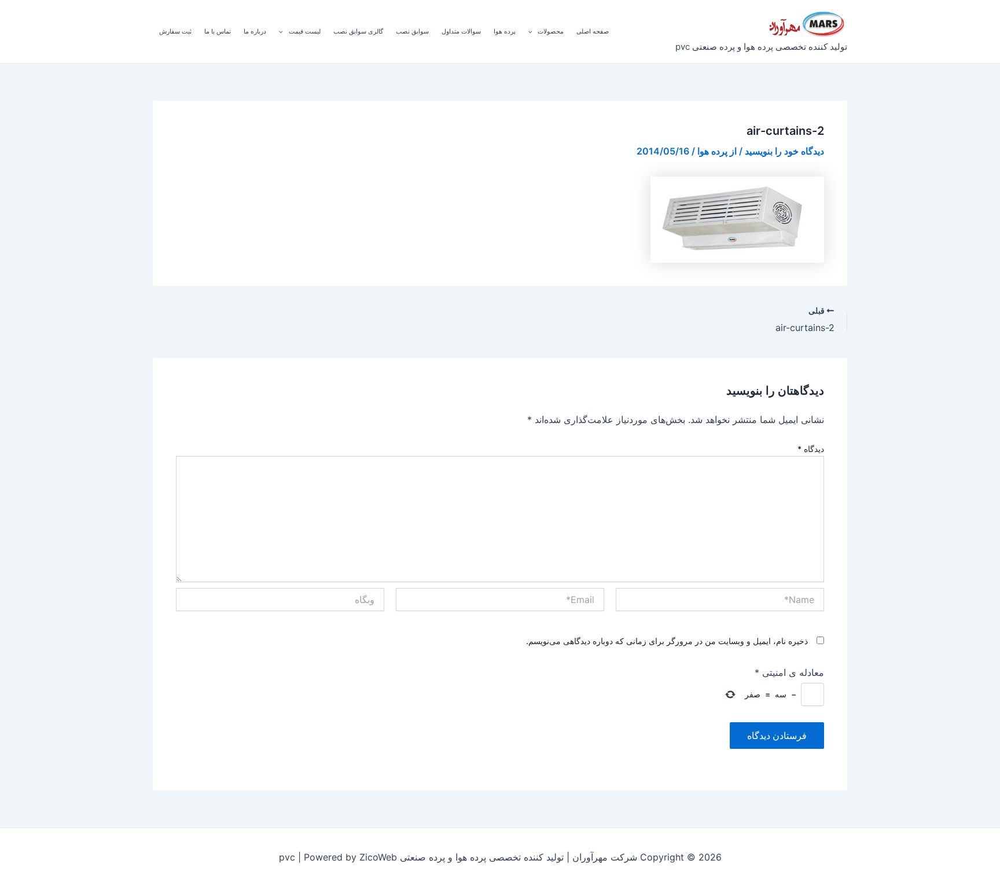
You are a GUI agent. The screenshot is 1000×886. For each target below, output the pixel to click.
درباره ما (255, 31)
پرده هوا (505, 31)
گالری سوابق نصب (358, 31)
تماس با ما (217, 31)
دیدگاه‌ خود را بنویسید (784, 151)
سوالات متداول (461, 31)
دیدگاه (810, 449)
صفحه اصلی (592, 31)
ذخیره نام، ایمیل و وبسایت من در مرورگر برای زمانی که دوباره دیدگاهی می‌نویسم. (667, 641)
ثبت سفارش (175, 31)
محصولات (551, 31)
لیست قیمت (305, 31)
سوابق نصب (412, 31)
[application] (533, 31)
